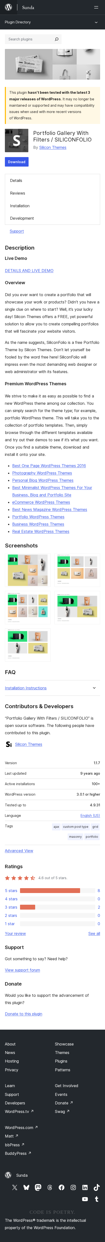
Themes (62, 1052)
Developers (15, 1103)
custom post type (75, 826)
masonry (75, 836)
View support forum (22, 970)
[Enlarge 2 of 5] (93, 560)
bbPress (15, 1144)
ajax (56, 826)
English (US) (90, 815)
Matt (12, 1136)
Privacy (11, 1069)
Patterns (62, 1069)
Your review (15, 933)
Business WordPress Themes (38, 524)
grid (95, 826)
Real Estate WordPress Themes (40, 531)
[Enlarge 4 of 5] (93, 597)
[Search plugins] (57, 39)
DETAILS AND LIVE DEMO (29, 270)
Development (22, 218)
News (10, 1052)
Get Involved (66, 1085)
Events (61, 1094)
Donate (64, 1103)
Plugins (61, 1061)
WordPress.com (21, 1127)
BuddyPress (18, 1153)
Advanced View (19, 850)
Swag (62, 1111)
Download (16, 162)
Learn (10, 1085)
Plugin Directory (18, 22)
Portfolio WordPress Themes (38, 516)
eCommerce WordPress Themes (41, 502)
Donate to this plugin (23, 1013)
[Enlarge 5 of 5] (44, 634)
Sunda (22, 1175)
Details (16, 180)
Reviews (17, 193)
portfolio (92, 836)
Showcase (64, 1044)
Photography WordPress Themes (42, 472)
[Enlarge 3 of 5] (44, 597)
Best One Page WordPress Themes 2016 (49, 465)
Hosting (12, 1061)
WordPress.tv (19, 1111)
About (10, 1044)
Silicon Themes (52, 147)
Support (17, 231)
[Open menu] (97, 7)
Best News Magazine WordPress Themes (49, 509)
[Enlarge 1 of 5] (44, 560)
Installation (20, 205)
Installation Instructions (26, 688)
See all (94, 933)
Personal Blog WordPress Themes (43, 480)
